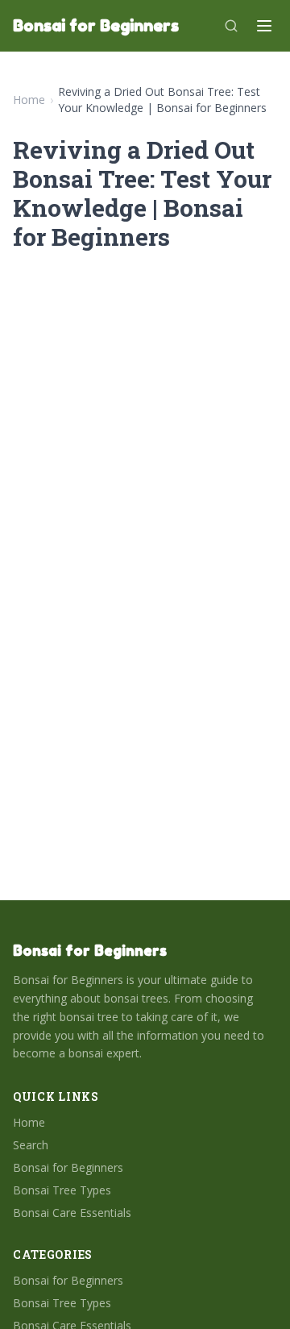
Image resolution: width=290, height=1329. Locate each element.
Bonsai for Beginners (68, 1167)
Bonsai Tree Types (62, 1190)
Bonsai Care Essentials (72, 1212)
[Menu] (264, 26)
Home (29, 99)
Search (30, 1144)
